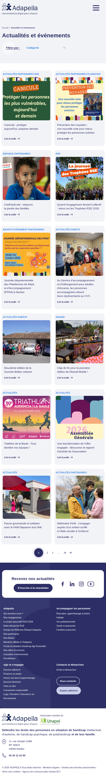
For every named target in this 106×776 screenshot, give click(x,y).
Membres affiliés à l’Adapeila (17, 642)
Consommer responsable (15, 690)
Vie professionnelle (65, 621)
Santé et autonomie (65, 626)
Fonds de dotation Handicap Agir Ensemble (24, 646)
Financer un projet (12, 673)
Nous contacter (68, 681)
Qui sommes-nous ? (13, 613)
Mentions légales (51, 767)
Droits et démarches (66, 669)
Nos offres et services (13, 650)
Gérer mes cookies (11, 771)
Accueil (5, 28)
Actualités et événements (15, 654)
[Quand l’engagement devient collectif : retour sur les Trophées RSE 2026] (79, 186)
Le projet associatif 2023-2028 (18, 621)
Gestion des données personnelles (79, 767)
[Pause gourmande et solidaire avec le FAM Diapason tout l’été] (26, 506)
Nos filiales (8, 638)
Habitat (59, 617)
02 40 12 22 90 (17, 755)
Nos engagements (12, 617)
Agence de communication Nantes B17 (41, 771)
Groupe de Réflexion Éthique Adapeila (22, 630)
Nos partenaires (11, 634)
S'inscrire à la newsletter (33, 587)
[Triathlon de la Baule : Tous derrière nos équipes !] (26, 427)
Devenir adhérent (11, 669)
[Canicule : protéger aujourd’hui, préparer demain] (26, 108)
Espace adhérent (69, 690)
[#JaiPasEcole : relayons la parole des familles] (26, 186)
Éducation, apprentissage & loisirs (73, 613)
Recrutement (9, 698)
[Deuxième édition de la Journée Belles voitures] (26, 349)
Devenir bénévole (12, 682)
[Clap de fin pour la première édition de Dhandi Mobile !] (79, 349)
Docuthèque (9, 658)
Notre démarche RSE (13, 626)
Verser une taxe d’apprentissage (19, 678)
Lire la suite (10, 138)
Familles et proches (66, 630)
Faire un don (9, 686)
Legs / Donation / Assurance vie (18, 694)
